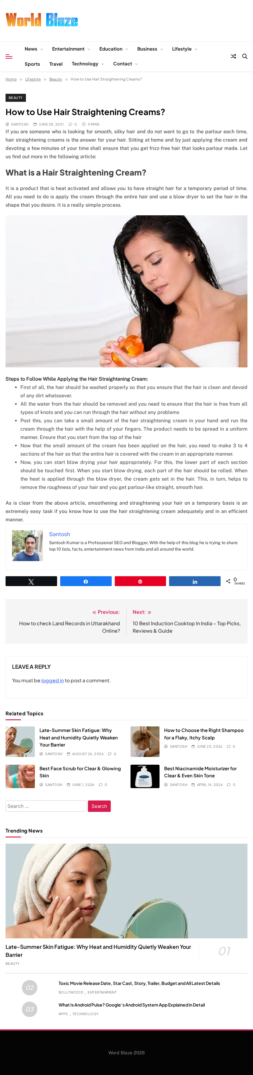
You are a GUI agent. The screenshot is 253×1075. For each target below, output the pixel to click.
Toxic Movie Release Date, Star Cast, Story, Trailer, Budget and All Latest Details (139, 983)
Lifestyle (182, 49)
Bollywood (71, 992)
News (31, 49)
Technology (85, 63)
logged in (52, 680)
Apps (63, 1014)
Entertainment (68, 49)
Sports (32, 64)
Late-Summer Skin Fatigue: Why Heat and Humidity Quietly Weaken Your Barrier (78, 737)
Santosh (19, 124)
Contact (122, 63)
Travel (56, 64)
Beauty (16, 98)
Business (147, 49)
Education (110, 49)
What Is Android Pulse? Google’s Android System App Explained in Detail (132, 1004)
